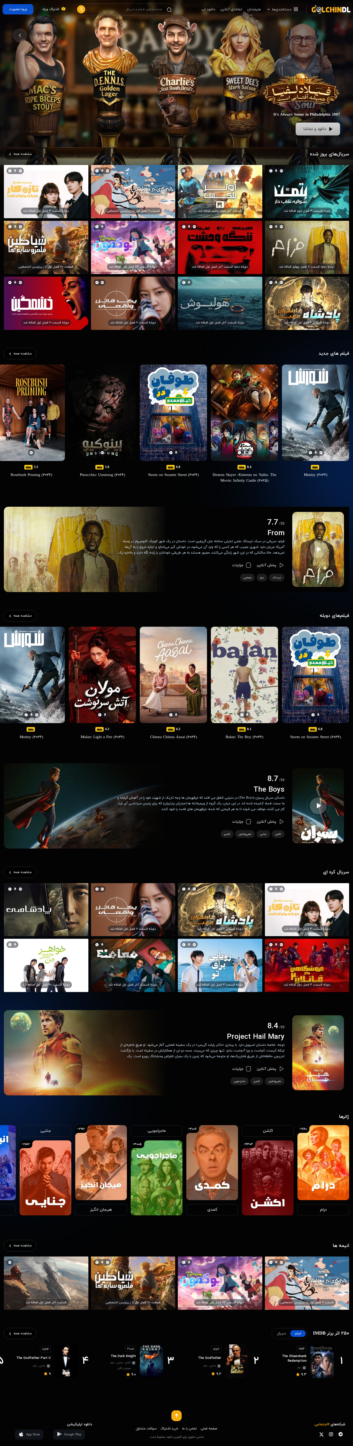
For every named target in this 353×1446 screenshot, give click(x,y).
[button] (36, 35)
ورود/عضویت (18, 9)
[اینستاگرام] (331, 1434)
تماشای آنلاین (231, 9)
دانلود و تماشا (314, 129)
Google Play (73, 1434)
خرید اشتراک (169, 1428)
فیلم (298, 1333)
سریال (281, 1333)
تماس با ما (189, 1428)
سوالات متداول (146, 1428)
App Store (33, 1434)
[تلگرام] (340, 1434)
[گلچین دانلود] (328, 9)
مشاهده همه (22, 154)
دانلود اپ (208, 9)
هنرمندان (254, 9)
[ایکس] (321, 1434)
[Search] (169, 9)
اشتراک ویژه (50, 9)
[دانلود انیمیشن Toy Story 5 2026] (301, 61)
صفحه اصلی (209, 1428)
